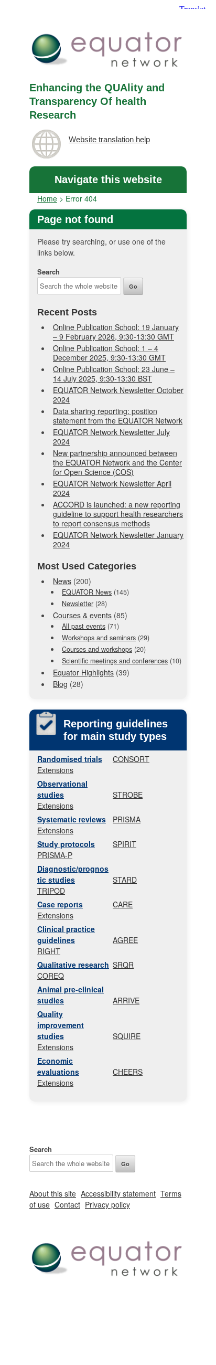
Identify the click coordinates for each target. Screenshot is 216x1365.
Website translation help (109, 139)
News (62, 581)
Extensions (55, 770)
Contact (67, 1204)
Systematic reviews (71, 819)
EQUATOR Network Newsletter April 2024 (112, 488)
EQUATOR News (87, 592)
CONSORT (131, 759)
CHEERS (128, 1071)
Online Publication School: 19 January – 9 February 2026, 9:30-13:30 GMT (116, 332)
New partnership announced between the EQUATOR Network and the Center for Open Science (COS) (117, 462)
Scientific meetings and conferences (115, 660)
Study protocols (66, 844)
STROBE (128, 794)
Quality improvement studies (60, 1025)
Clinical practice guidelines (66, 934)
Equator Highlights (83, 672)
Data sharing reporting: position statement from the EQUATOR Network (117, 416)
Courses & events (82, 615)
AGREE (125, 940)
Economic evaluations (58, 1066)
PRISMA (127, 819)
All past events (83, 626)
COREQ (50, 975)
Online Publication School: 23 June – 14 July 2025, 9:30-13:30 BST (114, 374)
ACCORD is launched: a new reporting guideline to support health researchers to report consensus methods (118, 513)
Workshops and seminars (99, 637)
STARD (125, 879)
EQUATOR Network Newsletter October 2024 (118, 395)
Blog (60, 684)
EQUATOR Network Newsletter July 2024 (111, 437)
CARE (123, 904)
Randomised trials (69, 759)
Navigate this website (108, 179)
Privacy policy (107, 1204)
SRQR (123, 964)
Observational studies (62, 789)
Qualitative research (73, 964)
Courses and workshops (97, 649)
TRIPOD (51, 890)
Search (48, 272)
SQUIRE (127, 1036)
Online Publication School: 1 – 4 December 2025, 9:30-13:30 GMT (109, 353)
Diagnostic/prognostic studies (73, 874)
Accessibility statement (118, 1193)
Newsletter (77, 603)
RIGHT (48, 951)
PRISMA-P (54, 855)
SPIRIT (124, 844)
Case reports (60, 904)
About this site (52, 1193)
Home (47, 198)
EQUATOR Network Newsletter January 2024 (118, 539)
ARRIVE (126, 1000)
